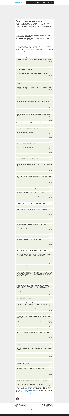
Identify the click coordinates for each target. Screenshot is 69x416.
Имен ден (28, 2)
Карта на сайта (30, 409)
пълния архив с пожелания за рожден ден (31, 390)
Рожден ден (33, 2)
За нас (29, 404)
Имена (38, 2)
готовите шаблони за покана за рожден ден (37, 35)
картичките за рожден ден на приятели (33, 32)
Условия (29, 405)
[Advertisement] (34, 12)
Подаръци (47, 2)
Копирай (51, 61)
